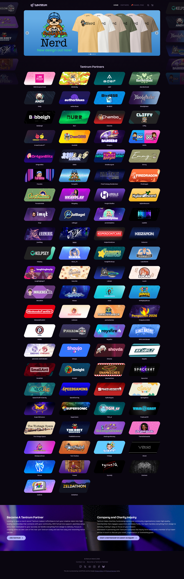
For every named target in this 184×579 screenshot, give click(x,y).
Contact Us (80, 562)
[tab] (90, 54)
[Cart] (152, 5)
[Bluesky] (103, 566)
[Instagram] (94, 566)
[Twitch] (80, 566)
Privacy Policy (99, 571)
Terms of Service (111, 571)
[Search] (148, 5)
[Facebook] (99, 566)
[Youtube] (89, 566)
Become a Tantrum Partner (97, 562)
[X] (85, 566)
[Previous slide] (27, 33)
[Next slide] (156, 33)
